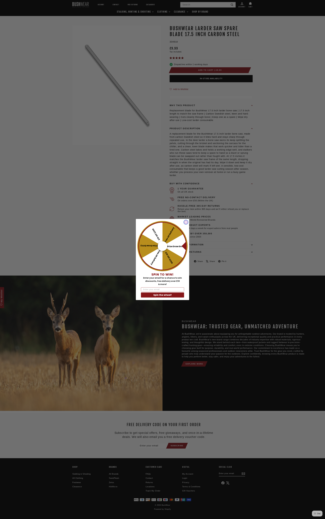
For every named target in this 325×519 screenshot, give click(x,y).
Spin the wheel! (162, 294)
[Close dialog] (186, 222)
